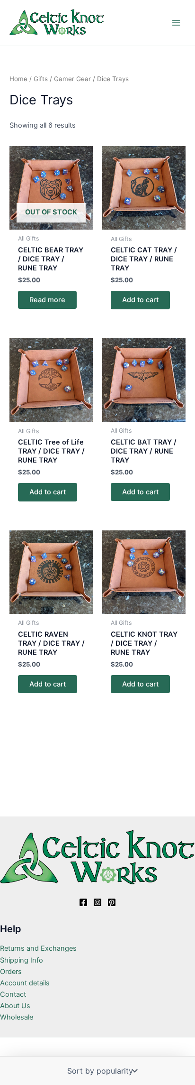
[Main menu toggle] (176, 22)
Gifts (41, 79)
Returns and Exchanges (38, 948)
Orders (11, 971)
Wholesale (16, 1017)
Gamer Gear (72, 79)
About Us (15, 1006)
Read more (47, 300)
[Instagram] (97, 902)
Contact (13, 994)
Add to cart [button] (140, 300)
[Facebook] (83, 902)
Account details (25, 983)
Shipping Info (21, 960)
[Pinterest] (111, 902)
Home (18, 79)
